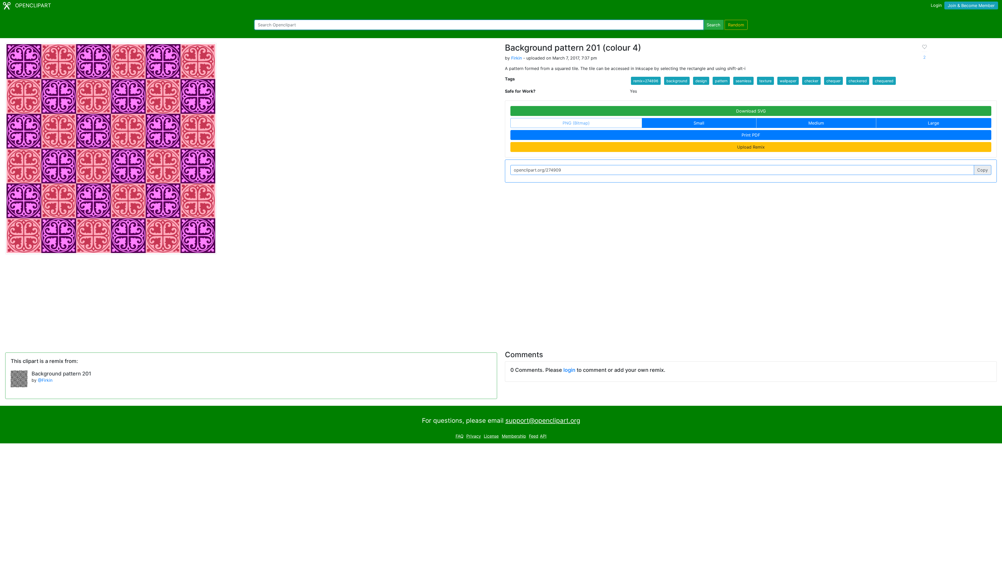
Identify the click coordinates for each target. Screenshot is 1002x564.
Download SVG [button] (751, 111)
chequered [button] (884, 81)
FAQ (459, 436)
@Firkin (45, 380)
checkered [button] (858, 81)
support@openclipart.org (542, 420)
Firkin (516, 58)
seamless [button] (743, 81)
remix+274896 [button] (645, 81)
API (543, 436)
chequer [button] (833, 81)
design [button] (701, 81)
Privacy (473, 436)
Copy (982, 170)
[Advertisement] (501, 299)
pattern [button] (721, 81)
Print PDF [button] (751, 135)
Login (936, 5)
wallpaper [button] (788, 81)
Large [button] (933, 123)
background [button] (676, 81)
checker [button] (811, 81)
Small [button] (699, 123)
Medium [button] (816, 123)
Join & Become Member (971, 5)
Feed (533, 436)
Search (713, 24)
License (491, 436)
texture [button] (765, 81)
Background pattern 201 (61, 374)
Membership (514, 436)
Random (736, 24)
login (569, 370)
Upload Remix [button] (751, 147)
